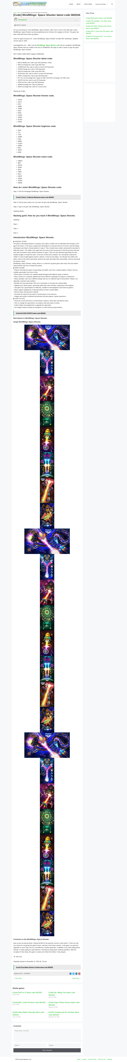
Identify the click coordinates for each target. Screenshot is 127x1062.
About (78, 1059)
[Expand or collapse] (79, 25)
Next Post (75, 978)
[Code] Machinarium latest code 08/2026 (99, 18)
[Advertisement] (103, 62)
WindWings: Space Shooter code (48, 45)
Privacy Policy (92, 1059)
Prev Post (18, 978)
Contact (84, 1059)
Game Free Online (100, 4)
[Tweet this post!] (73, 974)
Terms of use (101, 1059)
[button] (47, 337)
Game (18, 12)
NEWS (78, 4)
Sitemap (109, 1059)
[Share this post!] (70, 974)
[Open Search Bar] (112, 4)
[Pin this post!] (79, 974)
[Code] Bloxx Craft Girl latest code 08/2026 (29, 1002)
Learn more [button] (19, 956)
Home (14, 12)
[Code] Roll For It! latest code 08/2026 (27, 992)
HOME (71, 4)
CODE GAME (88, 4)
